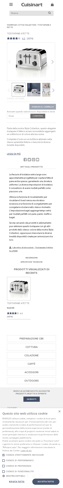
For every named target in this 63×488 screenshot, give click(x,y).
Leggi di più (26, 450)
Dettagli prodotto (31, 167)
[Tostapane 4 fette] (31, 62)
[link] (14, 38)
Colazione (31, 355)
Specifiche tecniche (31, 262)
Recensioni (32, 257)
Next (52, 62)
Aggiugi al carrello (43, 106)
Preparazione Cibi (31, 338)
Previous (9, 62)
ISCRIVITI (31, 399)
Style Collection (27, 25)
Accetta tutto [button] (46, 481)
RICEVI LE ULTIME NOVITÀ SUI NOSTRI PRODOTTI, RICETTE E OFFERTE (31, 392)
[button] (31, 475)
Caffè (31, 364)
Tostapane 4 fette (18, 303)
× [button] (59, 411)
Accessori (31, 372)
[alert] (31, 448)
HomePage (12, 25)
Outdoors (31, 380)
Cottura (32, 347)
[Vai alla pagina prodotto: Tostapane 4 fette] (19, 288)
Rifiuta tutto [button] (16, 481)
